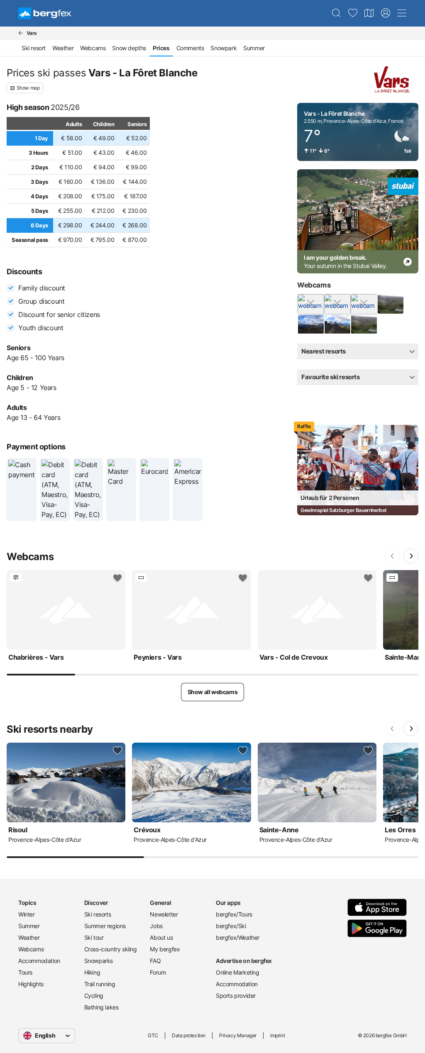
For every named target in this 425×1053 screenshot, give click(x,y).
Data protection (188, 1035)
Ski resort (34, 47)
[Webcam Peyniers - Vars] (337, 304)
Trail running (99, 983)
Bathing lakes (101, 1007)
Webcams (92, 47)
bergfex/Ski (231, 925)
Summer (254, 47)
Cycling (93, 995)
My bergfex (165, 949)
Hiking (92, 972)
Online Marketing (237, 972)
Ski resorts (97, 914)
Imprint (277, 1035)
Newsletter (164, 914)
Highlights (31, 983)
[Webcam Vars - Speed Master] (337, 324)
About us (161, 937)
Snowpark (223, 47)
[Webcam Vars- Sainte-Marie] (363, 324)
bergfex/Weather (237, 937)
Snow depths (129, 47)
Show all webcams (213, 691)
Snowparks (98, 960)
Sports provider (236, 995)
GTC (153, 1035)
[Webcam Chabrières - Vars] (310, 304)
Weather (62, 47)
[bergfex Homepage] (44, 13)
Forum (158, 972)
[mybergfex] (385, 13)
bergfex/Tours (234, 914)
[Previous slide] (392, 555)
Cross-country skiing (110, 949)
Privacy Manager (237, 1035)
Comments (190, 47)
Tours (25, 972)
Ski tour (94, 937)
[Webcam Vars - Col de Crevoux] (363, 304)
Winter (26, 914)
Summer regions (105, 925)
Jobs (156, 925)
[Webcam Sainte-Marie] (390, 304)
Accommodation (39, 960)
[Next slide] (410, 555)
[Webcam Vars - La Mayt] (310, 324)
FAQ (155, 960)
